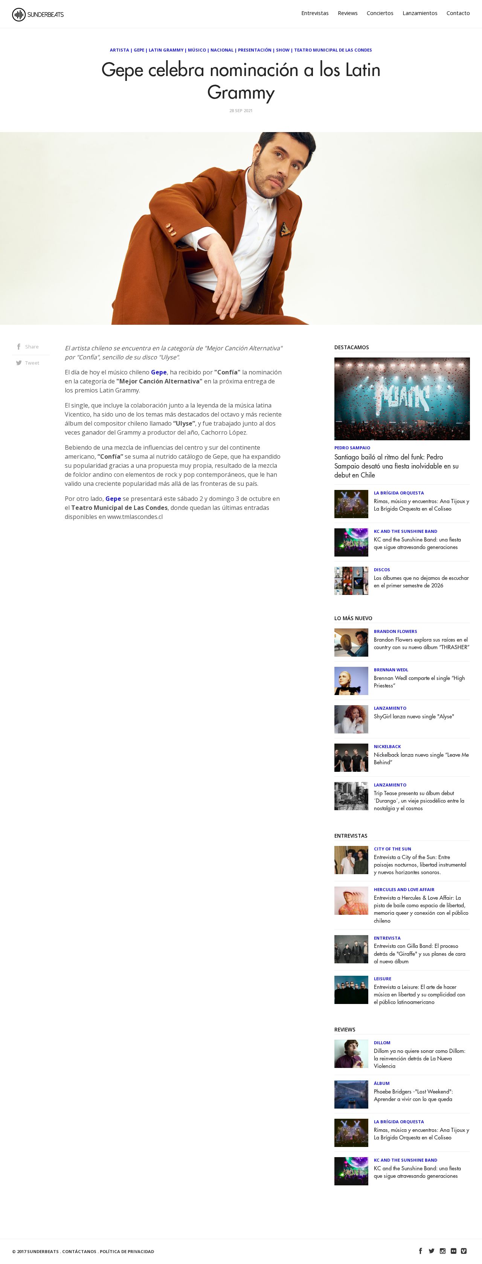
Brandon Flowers (395, 631)
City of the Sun (392, 849)
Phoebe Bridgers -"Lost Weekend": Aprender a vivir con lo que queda (413, 1095)
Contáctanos (79, 1251)
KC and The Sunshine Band (405, 531)
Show (283, 50)
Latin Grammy (166, 50)
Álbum (382, 1083)
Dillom (382, 1042)
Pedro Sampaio (352, 447)
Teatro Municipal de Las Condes (333, 50)
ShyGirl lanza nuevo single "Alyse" (414, 716)
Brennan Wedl (391, 669)
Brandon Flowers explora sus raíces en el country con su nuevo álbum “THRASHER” (422, 643)
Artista (119, 50)
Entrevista (387, 938)
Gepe (139, 50)
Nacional (221, 50)
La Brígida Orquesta (399, 493)
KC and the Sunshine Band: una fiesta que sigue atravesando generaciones (417, 543)
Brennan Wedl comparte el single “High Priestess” (419, 682)
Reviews (348, 13)
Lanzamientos (420, 13)
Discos (382, 569)
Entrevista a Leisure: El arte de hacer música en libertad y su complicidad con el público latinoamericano (419, 994)
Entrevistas (315, 13)
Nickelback (387, 746)
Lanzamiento (390, 708)
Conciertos (380, 13)
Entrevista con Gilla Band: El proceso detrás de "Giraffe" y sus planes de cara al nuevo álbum (419, 953)
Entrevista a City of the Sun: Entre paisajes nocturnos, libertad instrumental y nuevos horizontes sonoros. (420, 865)
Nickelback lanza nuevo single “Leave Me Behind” (421, 758)
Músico (197, 50)
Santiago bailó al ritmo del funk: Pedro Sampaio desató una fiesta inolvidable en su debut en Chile (396, 466)
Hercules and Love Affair (404, 889)
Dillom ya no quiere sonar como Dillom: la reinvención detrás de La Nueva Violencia (419, 1058)
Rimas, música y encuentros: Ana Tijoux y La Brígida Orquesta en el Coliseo (421, 505)
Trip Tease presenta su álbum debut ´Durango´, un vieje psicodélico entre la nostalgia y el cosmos (419, 801)
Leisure (382, 978)
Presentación (255, 50)
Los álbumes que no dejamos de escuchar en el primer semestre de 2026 (421, 582)
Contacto (458, 13)
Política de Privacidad (127, 1251)
